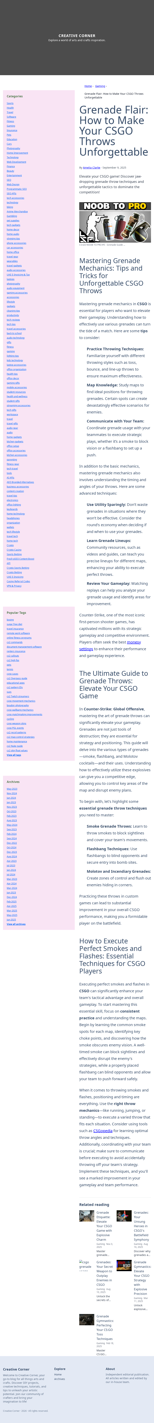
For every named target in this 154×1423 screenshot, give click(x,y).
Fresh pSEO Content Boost (20, 558)
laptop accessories (16, 364)
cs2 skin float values (17, 750)
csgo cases (12, 673)
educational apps (16, 682)
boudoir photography (18, 705)
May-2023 (12, 788)
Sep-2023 (12, 829)
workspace (12, 414)
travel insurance (15, 628)
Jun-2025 (11, 919)
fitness (10, 346)
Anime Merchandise (17, 211)
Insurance (12, 130)
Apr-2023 (12, 861)
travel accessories (16, 328)
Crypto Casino (14, 549)
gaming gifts (13, 383)
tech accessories (15, 198)
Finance (11, 166)
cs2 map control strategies (21, 737)
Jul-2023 (11, 865)
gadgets (11, 306)
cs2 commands (15, 642)
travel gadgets (14, 265)
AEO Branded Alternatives (20, 482)
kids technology (15, 360)
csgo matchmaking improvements (24, 714)
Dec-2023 (12, 852)
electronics (12, 500)
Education (12, 139)
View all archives (16, 924)
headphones (13, 518)
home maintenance (17, 741)
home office (13, 252)
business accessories (18, 486)
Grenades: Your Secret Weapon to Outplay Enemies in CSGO (105, 1273)
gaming (11, 351)
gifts (9, 342)
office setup (13, 446)
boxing (10, 619)
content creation (15, 491)
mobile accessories (17, 387)
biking (10, 207)
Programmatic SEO (17, 189)
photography (13, 283)
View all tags (14, 755)
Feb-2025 (12, 901)
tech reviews (13, 319)
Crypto (10, 545)
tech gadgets (13, 225)
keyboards (12, 509)
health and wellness (17, 396)
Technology (13, 157)
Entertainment (14, 175)
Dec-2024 (12, 897)
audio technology (16, 337)
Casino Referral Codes (18, 581)
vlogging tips (13, 238)
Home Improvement (17, 152)
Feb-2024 (12, 834)
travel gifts (12, 423)
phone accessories (16, 243)
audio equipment (15, 288)
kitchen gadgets (15, 441)
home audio (13, 234)
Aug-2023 (12, 820)
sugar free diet (14, 624)
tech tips (11, 324)
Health (10, 107)
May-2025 (12, 915)
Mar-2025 (12, 910)
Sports (10, 103)
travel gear (12, 256)
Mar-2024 (12, 888)
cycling (10, 719)
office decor (13, 378)
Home (88, 86)
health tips (12, 373)
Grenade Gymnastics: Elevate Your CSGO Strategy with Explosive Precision (142, 1278)
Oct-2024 (11, 847)
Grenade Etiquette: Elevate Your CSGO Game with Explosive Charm (104, 1226)
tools (9, 473)
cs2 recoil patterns (16, 732)
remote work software (18, 633)
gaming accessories (17, 292)
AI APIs (10, 477)
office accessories (16, 450)
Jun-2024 (11, 797)
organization (13, 522)
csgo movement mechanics (21, 700)
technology (12, 202)
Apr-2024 (12, 883)
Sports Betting (14, 554)
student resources (16, 392)
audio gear (12, 428)
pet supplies (13, 220)
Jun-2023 (11, 892)
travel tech (12, 536)
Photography (13, 148)
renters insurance (16, 651)
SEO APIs (11, 193)
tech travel (12, 468)
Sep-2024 (12, 838)
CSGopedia (102, 1130)
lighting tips (13, 355)
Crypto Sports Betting (18, 567)
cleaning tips (13, 310)
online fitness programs (19, 637)
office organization (16, 369)
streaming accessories (18, 405)
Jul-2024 (11, 874)
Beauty (10, 171)
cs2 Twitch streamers (18, 696)
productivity (13, 315)
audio (10, 432)
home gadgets (14, 437)
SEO (9, 180)
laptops (10, 279)
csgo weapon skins (16, 723)
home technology (16, 513)
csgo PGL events (15, 728)
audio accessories (16, 270)
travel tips (12, 495)
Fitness (10, 121)
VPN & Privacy (14, 585)
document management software (24, 646)
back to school (14, 333)
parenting (12, 459)
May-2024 (12, 825)
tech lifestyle (13, 531)
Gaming (100, 86)
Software (11, 116)
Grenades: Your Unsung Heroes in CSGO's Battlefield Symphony (141, 1226)
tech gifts (11, 410)
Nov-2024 (12, 793)
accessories (13, 297)
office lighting (14, 504)
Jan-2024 (11, 870)
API (8, 563)
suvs (9, 691)
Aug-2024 (12, 856)
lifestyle (11, 301)
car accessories (15, 247)
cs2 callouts (13, 655)
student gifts (13, 401)
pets (9, 664)
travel (10, 419)
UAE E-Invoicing (15, 576)
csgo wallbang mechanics (20, 710)
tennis (10, 669)
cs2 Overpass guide (17, 678)
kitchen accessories (17, 455)
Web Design (13, 184)
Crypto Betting (14, 572)
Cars (9, 143)
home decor (13, 229)
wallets (10, 527)
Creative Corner (77, 35)
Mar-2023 (12, 879)
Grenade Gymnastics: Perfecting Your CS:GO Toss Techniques (105, 1327)
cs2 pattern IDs (15, 687)
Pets (9, 134)
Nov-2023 (12, 806)
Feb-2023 (12, 815)
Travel (10, 112)
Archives (59, 1379)
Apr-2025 (12, 906)
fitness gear (13, 464)
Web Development (16, 161)
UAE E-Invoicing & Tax (18, 274)
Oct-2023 (11, 811)
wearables (12, 261)
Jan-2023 (11, 802)
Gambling (12, 216)
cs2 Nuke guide (15, 746)
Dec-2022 (12, 843)
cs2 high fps (13, 660)
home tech (12, 540)
